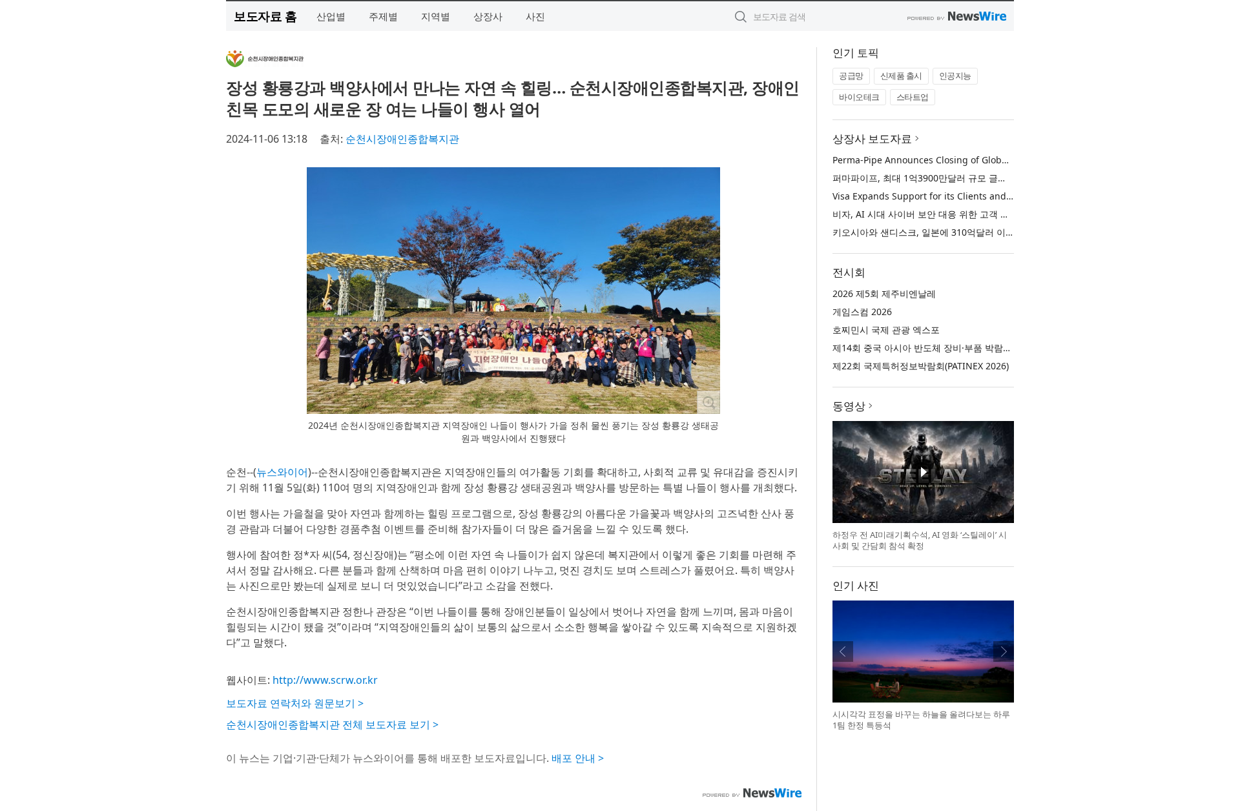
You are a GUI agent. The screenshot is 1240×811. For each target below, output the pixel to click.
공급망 (851, 75)
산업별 (331, 16)
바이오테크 (859, 97)
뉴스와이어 (282, 472)
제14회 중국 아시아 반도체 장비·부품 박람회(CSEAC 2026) (950, 348)
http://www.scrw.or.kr (325, 680)
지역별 (435, 16)
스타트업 (912, 97)
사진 (535, 16)
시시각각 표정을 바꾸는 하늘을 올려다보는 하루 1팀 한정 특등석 (921, 720)
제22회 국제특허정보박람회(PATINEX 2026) (920, 366)
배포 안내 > (578, 758)
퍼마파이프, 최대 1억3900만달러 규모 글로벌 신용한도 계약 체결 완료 (974, 178)
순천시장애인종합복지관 (402, 139)
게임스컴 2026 (862, 311)
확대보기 (708, 402)
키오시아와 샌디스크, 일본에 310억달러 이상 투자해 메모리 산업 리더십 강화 (988, 232)
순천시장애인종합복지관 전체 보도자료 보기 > (332, 724)
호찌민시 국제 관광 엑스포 (886, 329)
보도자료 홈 (265, 16)
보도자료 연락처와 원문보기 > (295, 703)
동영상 (848, 405)
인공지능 (955, 75)
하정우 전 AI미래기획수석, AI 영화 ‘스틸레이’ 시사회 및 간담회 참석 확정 (919, 540)
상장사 (487, 16)
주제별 (383, 16)
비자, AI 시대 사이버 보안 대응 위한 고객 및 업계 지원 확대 (951, 214)
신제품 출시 (901, 75)
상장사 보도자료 (872, 138)
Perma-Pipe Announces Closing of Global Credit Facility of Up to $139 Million (997, 160)
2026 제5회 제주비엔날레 (884, 293)
